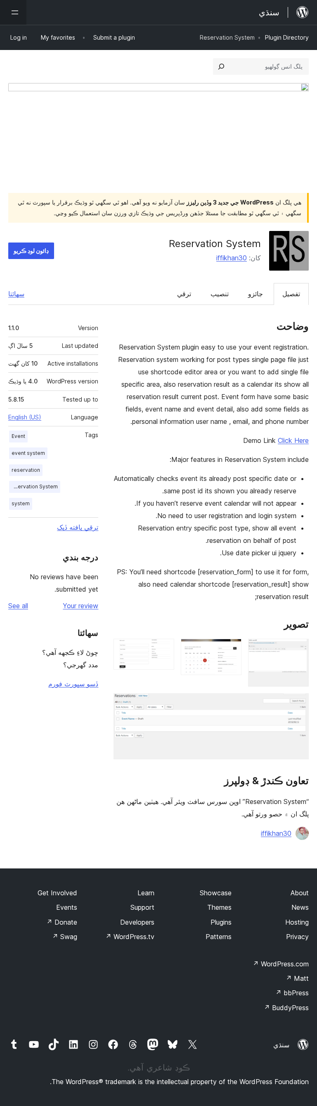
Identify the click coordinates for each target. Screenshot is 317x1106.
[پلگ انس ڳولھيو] (221, 66)
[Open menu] (13, 12)
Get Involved (57, 893)
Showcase (216, 893)
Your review (80, 606)
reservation (26, 470)
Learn (145, 893)
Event (18, 436)
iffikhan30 (231, 258)
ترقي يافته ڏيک (77, 527)
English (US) (24, 417)
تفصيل (291, 294)
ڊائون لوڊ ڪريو (31, 250)
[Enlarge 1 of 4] (297, 650)
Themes (219, 907)
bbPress (292, 993)
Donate (61, 922)
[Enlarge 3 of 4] (163, 650)
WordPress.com (281, 964)
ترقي (184, 294)
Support (142, 907)
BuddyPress (286, 1008)
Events (66, 907)
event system (28, 453)
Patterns (219, 936)
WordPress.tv (129, 936)
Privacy (297, 936)
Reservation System (33, 486)
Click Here (293, 440)
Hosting (297, 922)
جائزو (255, 294)
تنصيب (220, 294)
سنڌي (281, 1045)
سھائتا (16, 294)
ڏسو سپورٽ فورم (73, 684)
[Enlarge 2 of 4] (230, 650)
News (300, 907)
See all (18, 606)
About (300, 893)
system (21, 503)
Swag (64, 936)
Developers (137, 922)
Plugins (221, 922)
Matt (297, 978)
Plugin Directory (287, 37)
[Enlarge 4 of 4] (297, 704)
